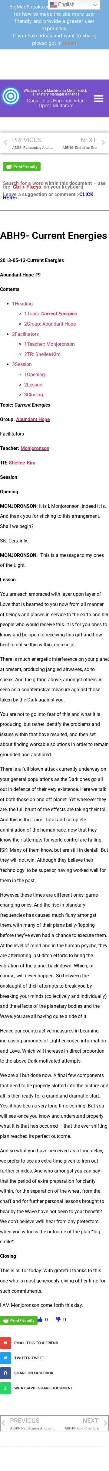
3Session (22, 364)
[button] (99, 98)
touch (69, 43)
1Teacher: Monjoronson (49, 344)
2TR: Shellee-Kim (42, 354)
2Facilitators (25, 334)
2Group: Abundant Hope (50, 324)
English (65, 4)
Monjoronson (35, 448)
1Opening (34, 374)
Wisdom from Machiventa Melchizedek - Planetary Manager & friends (56, 92)
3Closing (33, 395)
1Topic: (50, 314)
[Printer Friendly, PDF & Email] (22, 166)
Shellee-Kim (22, 463)
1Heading (22, 304)
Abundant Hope (33, 419)
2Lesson (33, 385)
